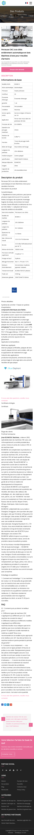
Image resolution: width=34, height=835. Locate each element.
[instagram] (17, 770)
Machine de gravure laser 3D (24, 809)
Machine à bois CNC (22, 16)
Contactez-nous (7, 754)
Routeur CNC (5, 806)
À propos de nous (22, 781)
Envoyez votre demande (17, 69)
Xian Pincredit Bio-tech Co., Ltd (8, 820)
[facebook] (2, 770)
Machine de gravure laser (24, 800)
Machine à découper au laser (8, 804)
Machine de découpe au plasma (24, 806)
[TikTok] (20, 770)
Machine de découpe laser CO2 (9, 801)
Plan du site (4, 790)
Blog (2, 787)
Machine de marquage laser (23, 804)
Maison (4, 16)
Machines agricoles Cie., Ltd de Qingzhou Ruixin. (24, 820)
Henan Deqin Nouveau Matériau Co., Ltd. (8, 823)
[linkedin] (6, 770)
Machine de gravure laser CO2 (8, 809)
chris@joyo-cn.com (20, 832)
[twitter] (10, 770)
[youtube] (13, 770)
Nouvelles (20, 784)
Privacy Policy (21, 790)
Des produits (11, 16)
